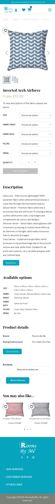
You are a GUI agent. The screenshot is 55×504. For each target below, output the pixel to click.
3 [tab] (30, 429)
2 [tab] (27, 429)
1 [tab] (24, 429)
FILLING (6, 143)
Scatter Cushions (31, 19)
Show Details (12, 351)
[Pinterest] (27, 457)
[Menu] (50, 10)
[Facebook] (21, 457)
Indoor (16, 19)
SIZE (5, 115)
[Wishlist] (23, 7)
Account (17, 9)
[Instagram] (33, 457)
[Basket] (28, 7)
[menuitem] (17, 9)
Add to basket (20, 171)
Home (6, 19)
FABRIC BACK (8, 134)
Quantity (7, 162)
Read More (11, 262)
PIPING (6, 153)
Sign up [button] (13, 2)
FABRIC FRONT (9, 124)
